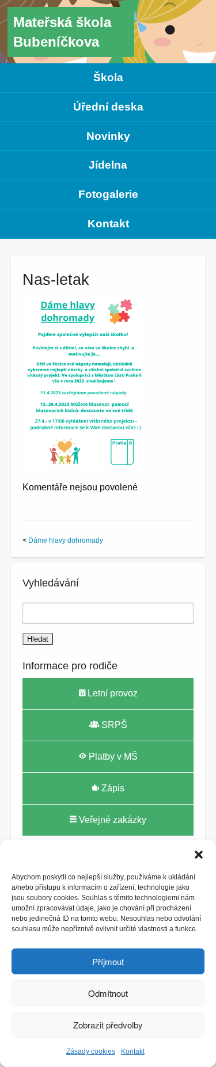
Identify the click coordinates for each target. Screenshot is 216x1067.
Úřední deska (108, 107)
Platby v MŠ (112, 756)
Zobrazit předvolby (108, 1025)
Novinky (108, 136)
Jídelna (108, 165)
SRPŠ (113, 725)
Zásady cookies (90, 1051)
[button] (198, 854)
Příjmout (108, 961)
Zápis (111, 788)
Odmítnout (108, 993)
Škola (108, 77)
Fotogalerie (108, 194)
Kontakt (133, 1051)
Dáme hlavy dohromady (65, 540)
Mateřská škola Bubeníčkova (62, 31)
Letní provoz (111, 693)
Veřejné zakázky (111, 820)
